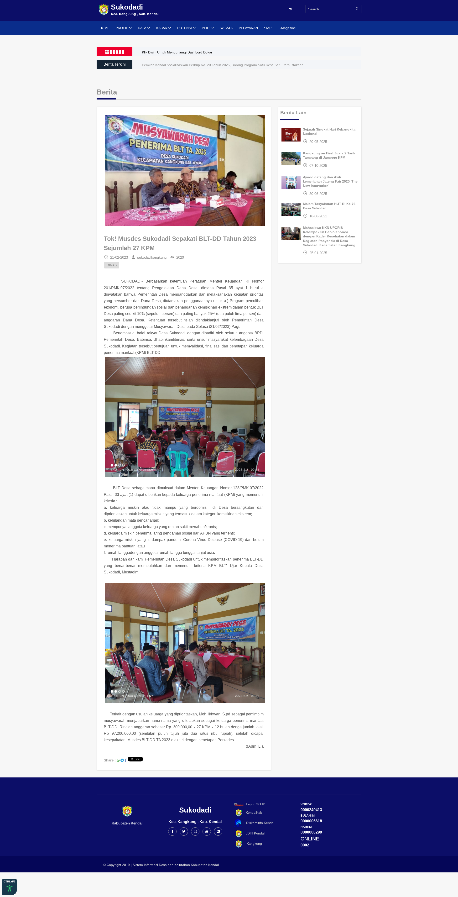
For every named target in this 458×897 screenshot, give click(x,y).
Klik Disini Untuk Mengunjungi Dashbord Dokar (177, 52)
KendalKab (252, 812)
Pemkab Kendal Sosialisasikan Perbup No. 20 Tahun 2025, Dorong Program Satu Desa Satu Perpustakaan (222, 65)
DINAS (112, 265)
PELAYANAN (248, 28)
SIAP (267, 28)
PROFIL (122, 28)
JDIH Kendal (254, 833)
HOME (104, 28)
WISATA (226, 28)
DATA (142, 28)
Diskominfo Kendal (258, 823)
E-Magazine (287, 28)
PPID (206, 28)
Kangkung (252, 843)
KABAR (161, 28)
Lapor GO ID (255, 804)
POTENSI (184, 28)
